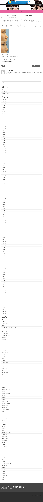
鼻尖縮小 (3, 477)
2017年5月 (3, 185)
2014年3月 (3, 259)
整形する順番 (4, 397)
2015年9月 (3, 224)
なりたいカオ (4, 341)
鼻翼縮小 (3, 479)
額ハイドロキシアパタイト (6, 463)
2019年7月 (3, 136)
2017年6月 (3, 183)
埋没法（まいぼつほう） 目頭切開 (8, 383)
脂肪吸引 (3, 444)
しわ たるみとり (5, 331)
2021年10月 (4, 103)
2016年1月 (3, 216)
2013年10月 (4, 268)
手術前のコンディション (6, 389)
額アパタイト (4, 459)
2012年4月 (3, 303)
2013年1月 (3, 286)
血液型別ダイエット (36, 65)
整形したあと (4, 395)
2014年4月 (3, 257)
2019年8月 (3, 134)
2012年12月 (4, 288)
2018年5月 (3, 161)
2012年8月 (3, 296)
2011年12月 (4, 311)
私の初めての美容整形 (5, 418)
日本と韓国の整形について (6, 409)
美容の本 (3, 430)
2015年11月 (4, 220)
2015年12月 (4, 218)
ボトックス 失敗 (5, 362)
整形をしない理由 (5, 405)
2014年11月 (4, 243)
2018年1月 (3, 169)
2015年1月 (3, 239)
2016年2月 (3, 214)
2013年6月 (3, 276)
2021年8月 (3, 107)
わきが (3, 370)
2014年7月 (3, 251)
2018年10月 (4, 152)
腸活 (3, 65)
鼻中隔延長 (3, 473)
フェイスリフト (4, 354)
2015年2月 (3, 237)
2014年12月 (4, 241)
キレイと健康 (4, 325)
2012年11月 (4, 290)
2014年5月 (3, 255)
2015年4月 (3, 233)
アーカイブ (3, 321)
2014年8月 (3, 249)
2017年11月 (4, 173)
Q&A (2, 89)
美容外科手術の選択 (5, 93)
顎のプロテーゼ (4, 465)
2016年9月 (3, 200)
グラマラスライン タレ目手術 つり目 (9, 327)
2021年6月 (3, 111)
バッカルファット (5, 346)
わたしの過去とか (5, 372)
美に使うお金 (4, 422)
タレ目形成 (3, 337)
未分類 (3, 411)
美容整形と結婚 (4, 436)
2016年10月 (4, 198)
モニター (3, 366)
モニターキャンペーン (5, 368)
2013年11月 (4, 266)
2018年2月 (3, 167)
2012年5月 (3, 301)
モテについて (4, 364)
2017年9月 (3, 177)
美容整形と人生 (4, 434)
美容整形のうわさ (5, 438)
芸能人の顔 (3, 448)
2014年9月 (3, 247)
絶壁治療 (3, 420)
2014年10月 (4, 245)
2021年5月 (3, 113)
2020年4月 (3, 124)
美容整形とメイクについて (6, 432)
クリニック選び (4, 91)
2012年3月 (3, 305)
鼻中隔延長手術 (4, 475)
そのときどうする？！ (5, 333)
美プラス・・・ (4, 426)
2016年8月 (3, 202)
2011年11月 (4, 313)
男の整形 (3, 413)
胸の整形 (3, 442)
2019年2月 (3, 146)
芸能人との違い (4, 446)
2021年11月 (4, 101)
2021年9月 (3, 105)
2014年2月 (3, 261)
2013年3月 (3, 282)
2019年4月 (3, 142)
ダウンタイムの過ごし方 (6, 335)
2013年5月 (3, 278)
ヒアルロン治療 (4, 348)
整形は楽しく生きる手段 (6, 403)
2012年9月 (3, 294)
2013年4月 (3, 280)
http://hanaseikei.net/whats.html (6, 61)
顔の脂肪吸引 (4, 469)
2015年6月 (3, 229)
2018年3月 (3, 165)
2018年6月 (3, 159)
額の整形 (3, 461)
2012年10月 (4, 292)
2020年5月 (3, 122)
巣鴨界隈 (3, 387)
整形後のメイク (4, 407)
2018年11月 (4, 150)
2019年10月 (4, 130)
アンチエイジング (5, 323)
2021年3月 (3, 117)
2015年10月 (4, 222)
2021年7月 (3, 109)
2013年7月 (3, 274)
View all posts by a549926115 (11, 74)
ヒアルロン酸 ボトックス (6, 352)
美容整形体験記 (4, 440)
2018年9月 (3, 154)
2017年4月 (3, 187)
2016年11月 (4, 196)
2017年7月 (3, 181)
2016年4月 (3, 210)
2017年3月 (3, 189)
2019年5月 (3, 140)
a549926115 (18, 17)
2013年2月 (3, 284)
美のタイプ (3, 424)
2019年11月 (4, 128)
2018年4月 (3, 163)
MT (2, 319)
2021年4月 (3, 115)
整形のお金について (5, 399)
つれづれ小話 (4, 339)
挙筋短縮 (3, 391)
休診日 (3, 376)
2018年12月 (4, 148)
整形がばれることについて (6, 393)
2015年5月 (3, 231)
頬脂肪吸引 (3, 455)
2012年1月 (3, 309)
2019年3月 (3, 144)
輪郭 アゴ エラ (5, 453)
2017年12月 (4, 171)
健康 (2, 378)
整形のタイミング (5, 401)
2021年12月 (4, 99)
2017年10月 (4, 175)
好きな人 (3, 385)
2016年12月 (4, 194)
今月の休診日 (4, 374)
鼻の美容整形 (11, 17)
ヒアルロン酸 (4, 350)
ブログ (3, 358)
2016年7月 (3, 204)
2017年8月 (3, 179)
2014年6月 (3, 253)
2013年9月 (3, 270)
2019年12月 (4, 126)
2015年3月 (3, 235)
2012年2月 (3, 307)
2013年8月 (3, 272)
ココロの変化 (4, 329)
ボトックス (3, 360)
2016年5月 (3, 208)
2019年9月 (3, 132)
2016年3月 (3, 212)
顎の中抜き (3, 467)
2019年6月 (3, 138)
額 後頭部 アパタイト (6, 457)
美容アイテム (4, 428)
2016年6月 (3, 206)
